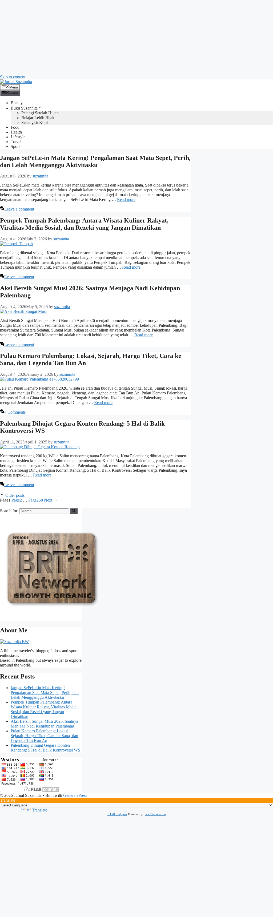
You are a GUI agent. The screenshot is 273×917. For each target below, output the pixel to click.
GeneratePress (75, 795)
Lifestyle (18, 137)
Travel (16, 141)
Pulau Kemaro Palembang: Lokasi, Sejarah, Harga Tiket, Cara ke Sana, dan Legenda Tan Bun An (44, 736)
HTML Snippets (117, 814)
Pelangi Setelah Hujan (40, 113)
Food (15, 127)
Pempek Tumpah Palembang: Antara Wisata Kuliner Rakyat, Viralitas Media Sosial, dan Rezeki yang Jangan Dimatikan (84, 224)
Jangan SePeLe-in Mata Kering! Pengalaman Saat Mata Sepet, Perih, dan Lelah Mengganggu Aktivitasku (95, 161)
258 (35, 500)
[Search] (74, 511)
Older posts (15, 495)
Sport (15, 146)
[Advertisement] (136, 37)
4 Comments (15, 412)
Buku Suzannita (24, 108)
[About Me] (14, 641)
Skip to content (12, 77)
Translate (39, 810)
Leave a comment (19, 209)
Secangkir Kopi (34, 122)
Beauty (17, 102)
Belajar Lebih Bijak (37, 117)
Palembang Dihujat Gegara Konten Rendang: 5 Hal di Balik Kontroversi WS (45, 747)
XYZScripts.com (155, 814)
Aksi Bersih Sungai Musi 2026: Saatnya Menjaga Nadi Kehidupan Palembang (44, 723)
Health (16, 132)
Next (51, 500)
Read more (126, 199)
